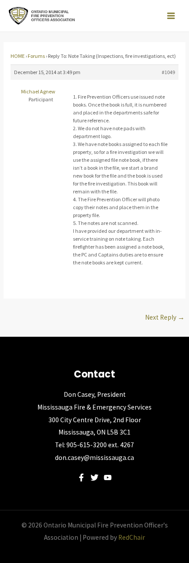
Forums (36, 56)
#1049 (168, 72)
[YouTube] (108, 477)
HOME (18, 56)
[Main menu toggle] (171, 16)
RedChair (131, 537)
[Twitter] (94, 477)
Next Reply (165, 317)
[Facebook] (81, 477)
